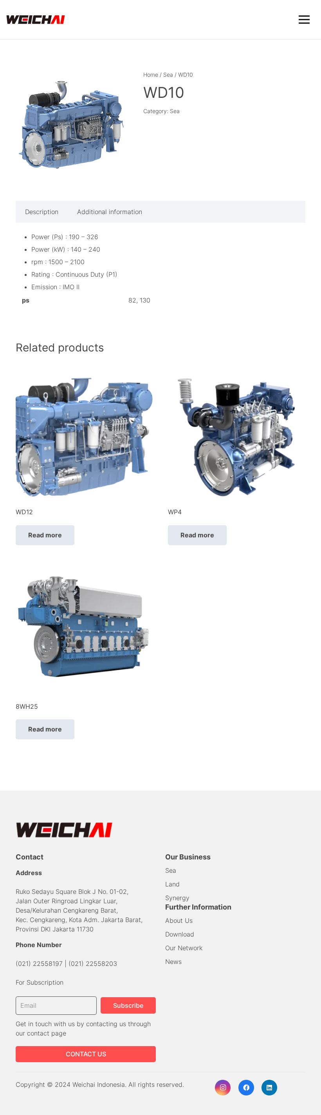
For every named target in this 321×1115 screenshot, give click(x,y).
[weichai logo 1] (35, 20)
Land (172, 884)
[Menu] (304, 19)
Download (179, 934)
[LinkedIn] (269, 1087)
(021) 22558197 (39, 963)
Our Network (183, 948)
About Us (179, 920)
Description (41, 212)
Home (150, 74)
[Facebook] (246, 1087)
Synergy (177, 898)
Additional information (109, 212)
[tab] (42, 212)
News (173, 961)
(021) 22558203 (93, 963)
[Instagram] (223, 1087)
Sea (168, 74)
